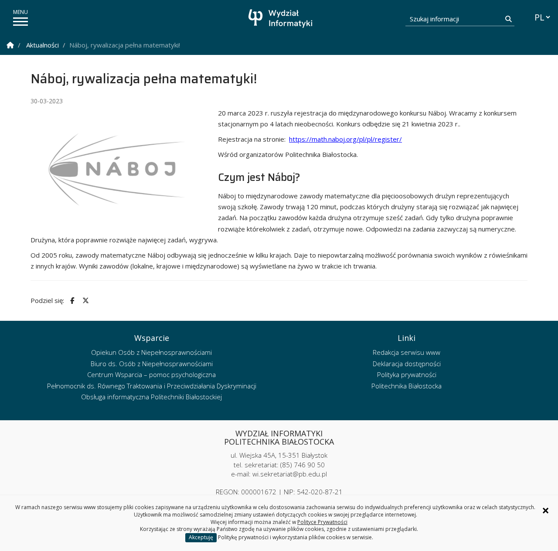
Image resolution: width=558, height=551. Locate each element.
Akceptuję (201, 537)
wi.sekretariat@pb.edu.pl (289, 473)
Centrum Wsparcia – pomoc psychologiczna (151, 374)
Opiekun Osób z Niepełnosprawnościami (151, 352)
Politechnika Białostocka (406, 385)
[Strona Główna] (10, 45)
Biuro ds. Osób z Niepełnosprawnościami (152, 363)
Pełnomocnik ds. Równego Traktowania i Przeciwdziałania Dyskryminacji (151, 385)
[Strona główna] (281, 18)
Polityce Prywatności (322, 522)
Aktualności (42, 45)
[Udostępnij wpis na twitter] (84, 300)
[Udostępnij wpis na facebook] (71, 300)
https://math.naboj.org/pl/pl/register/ (345, 139)
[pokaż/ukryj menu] (20, 21)
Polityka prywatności (406, 374)
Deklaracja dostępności (407, 363)
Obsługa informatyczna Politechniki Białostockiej (151, 396)
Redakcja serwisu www (406, 352)
